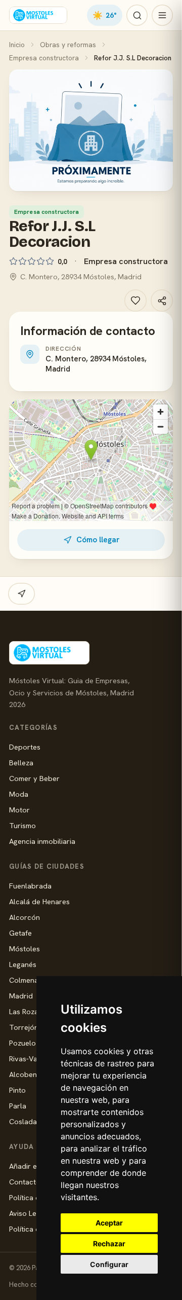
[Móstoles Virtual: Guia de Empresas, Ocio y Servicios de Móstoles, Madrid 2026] (38, 15)
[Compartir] (162, 300)
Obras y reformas (68, 44)
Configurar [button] (109, 1264)
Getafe (20, 933)
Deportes (24, 747)
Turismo (22, 825)
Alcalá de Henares (39, 901)
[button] (91, 130)
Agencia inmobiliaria (42, 841)
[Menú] (162, 15)
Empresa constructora (44, 57)
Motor (19, 809)
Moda (18, 794)
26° (105, 15)
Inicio (17, 44)
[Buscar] (137, 15)
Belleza (21, 762)
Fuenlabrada (30, 885)
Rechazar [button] (109, 1243)
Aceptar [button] (109, 1222)
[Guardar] (135, 300)
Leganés (22, 964)
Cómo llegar (97, 540)
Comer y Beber (34, 778)
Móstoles (24, 948)
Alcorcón (24, 917)
